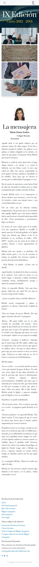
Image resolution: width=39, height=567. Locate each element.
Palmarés (31, 92)
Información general (9, 505)
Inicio (4, 502)
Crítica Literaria (7, 528)
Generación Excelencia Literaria (13, 525)
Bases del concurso (8, 508)
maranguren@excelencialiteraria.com (16, 551)
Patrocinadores (7, 514)
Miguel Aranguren (8, 511)
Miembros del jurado (25, 75)
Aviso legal (5, 517)
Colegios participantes (25, 41)
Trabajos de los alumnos (24, 58)
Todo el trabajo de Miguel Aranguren (15, 531)
